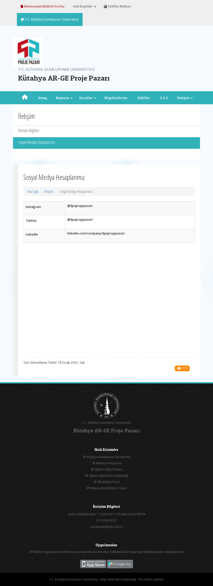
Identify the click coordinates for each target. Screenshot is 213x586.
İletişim (48, 191)
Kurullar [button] (86, 97)
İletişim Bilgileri (28, 130)
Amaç (42, 97)
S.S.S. (164, 97)
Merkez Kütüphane (108, 463)
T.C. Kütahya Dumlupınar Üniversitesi (51, 19)
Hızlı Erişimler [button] (83, 6)
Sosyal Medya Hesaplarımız (36, 142)
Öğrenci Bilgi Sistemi (108, 469)
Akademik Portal (108, 482)
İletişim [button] (183, 97)
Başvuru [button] (63, 97)
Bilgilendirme (115, 97)
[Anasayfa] (25, 97)
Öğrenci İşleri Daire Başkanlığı (108, 476)
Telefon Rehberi (119, 6)
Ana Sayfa (32, 191)
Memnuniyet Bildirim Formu (43, 6)
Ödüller (143, 97)
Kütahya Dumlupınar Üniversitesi (108, 457)
